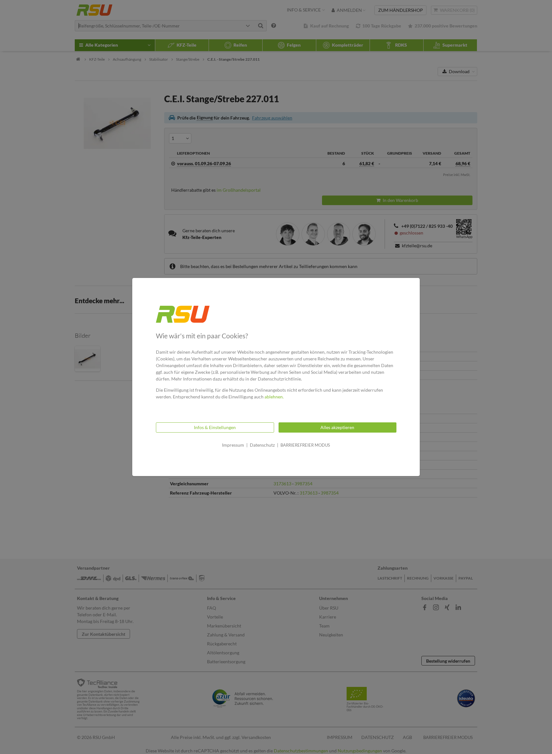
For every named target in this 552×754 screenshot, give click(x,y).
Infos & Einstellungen (215, 427)
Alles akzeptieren (337, 427)
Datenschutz (262, 445)
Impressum (233, 445)
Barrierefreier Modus (305, 445)
